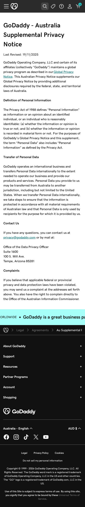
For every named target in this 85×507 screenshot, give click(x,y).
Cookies (59, 453)
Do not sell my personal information (42, 460)
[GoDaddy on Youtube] (46, 439)
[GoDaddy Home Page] (19, 411)
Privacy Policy (41, 453)
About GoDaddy (14, 346)
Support (8, 356)
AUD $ (72, 428)
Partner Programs (15, 376)
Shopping (9, 397)
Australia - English (16, 428)
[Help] (61, 6)
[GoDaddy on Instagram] (16, 439)
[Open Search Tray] (45, 6)
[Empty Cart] (78, 6)
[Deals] (53, 6)
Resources (10, 366)
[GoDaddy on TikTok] (26, 439)
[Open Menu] (4, 6)
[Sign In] (70, 6)
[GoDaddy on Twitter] (36, 439)
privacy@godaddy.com (19, 237)
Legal (24, 453)
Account (9, 387)
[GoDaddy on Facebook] (6, 439)
